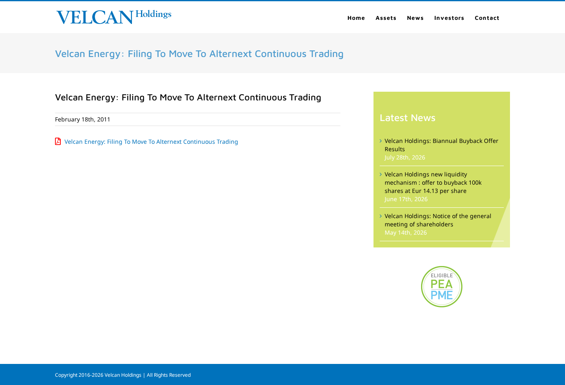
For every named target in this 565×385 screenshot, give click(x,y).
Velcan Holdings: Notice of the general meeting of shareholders (438, 220)
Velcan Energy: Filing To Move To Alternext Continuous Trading (151, 141)
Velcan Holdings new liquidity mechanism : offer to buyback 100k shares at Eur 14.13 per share (433, 182)
